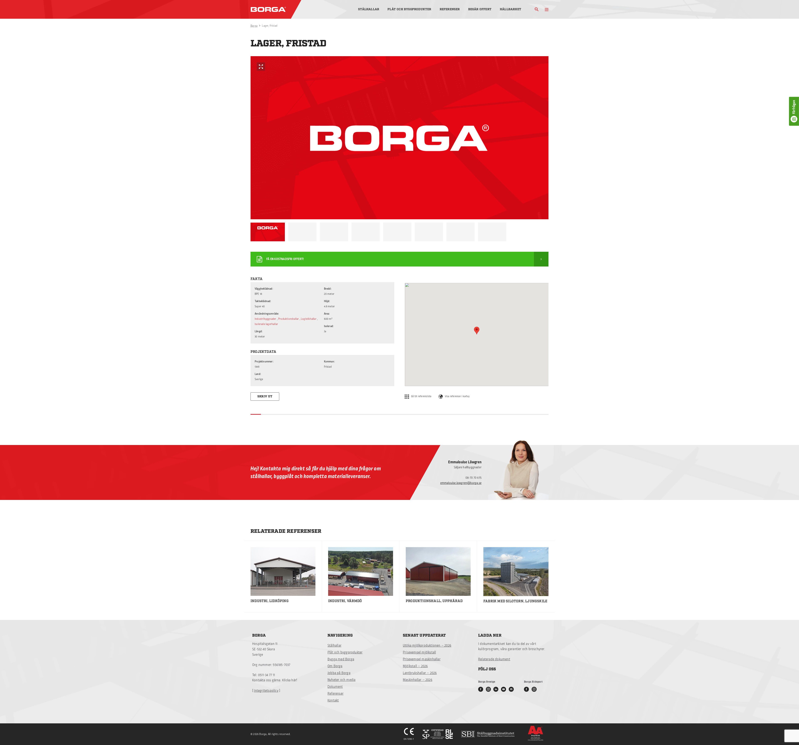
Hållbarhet (510, 9)
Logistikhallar (308, 319)
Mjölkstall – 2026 (415, 666)
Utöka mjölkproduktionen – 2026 (427, 645)
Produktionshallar (288, 319)
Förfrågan (794, 107)
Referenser (450, 9)
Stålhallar (368, 9)
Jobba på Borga (339, 673)
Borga (254, 26)
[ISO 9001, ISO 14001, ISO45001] (437, 734)
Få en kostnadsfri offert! (285, 259)
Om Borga (335, 666)
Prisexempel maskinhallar (421, 659)
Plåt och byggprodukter (409, 9)
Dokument (335, 686)
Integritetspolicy (266, 690)
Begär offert (479, 9)
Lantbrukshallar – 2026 (420, 673)
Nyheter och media (341, 679)
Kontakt (333, 700)
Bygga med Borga (341, 659)
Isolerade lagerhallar (266, 324)
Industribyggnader (265, 319)
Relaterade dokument (494, 659)
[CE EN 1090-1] (409, 734)
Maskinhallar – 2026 (417, 679)
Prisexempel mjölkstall (419, 652)
